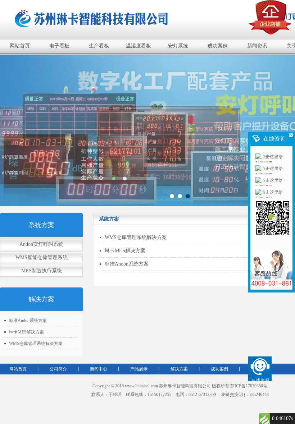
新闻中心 (98, 369)
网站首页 (20, 46)
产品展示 (139, 369)
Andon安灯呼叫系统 (41, 244)
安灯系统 (178, 46)
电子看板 (59, 46)
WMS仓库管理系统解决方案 (36, 343)
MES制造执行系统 (41, 270)
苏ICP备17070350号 (248, 385)
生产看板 (99, 46)
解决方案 (179, 369)
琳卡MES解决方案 (26, 332)
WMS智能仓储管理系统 (41, 257)
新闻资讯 (257, 46)
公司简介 (58, 369)
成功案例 (218, 46)
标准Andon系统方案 (28, 320)
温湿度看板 (138, 46)
